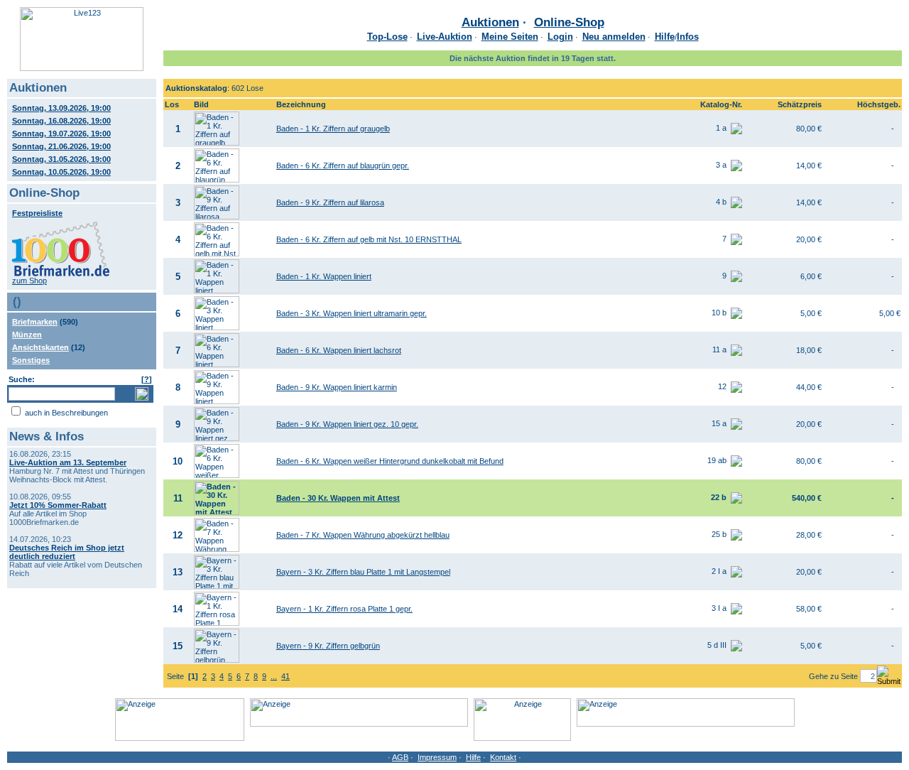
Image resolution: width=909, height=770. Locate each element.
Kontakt (503, 757)
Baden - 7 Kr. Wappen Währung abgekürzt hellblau (363, 535)
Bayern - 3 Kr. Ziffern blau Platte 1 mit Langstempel (363, 572)
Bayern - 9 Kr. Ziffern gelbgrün (328, 645)
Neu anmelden (614, 36)
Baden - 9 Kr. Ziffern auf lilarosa (330, 202)
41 (285, 676)
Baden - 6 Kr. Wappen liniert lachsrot (338, 350)
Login (560, 36)
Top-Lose (387, 36)
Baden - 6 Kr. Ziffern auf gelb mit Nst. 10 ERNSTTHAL (369, 239)
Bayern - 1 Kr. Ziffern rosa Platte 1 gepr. (344, 608)
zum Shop (29, 280)
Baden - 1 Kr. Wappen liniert (323, 276)
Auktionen (490, 22)
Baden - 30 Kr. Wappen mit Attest (338, 498)
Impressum (437, 757)
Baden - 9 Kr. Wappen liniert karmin (336, 387)
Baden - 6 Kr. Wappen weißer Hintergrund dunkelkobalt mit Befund (390, 461)
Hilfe (665, 36)
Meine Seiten (509, 36)
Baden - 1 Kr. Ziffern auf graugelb (333, 128)
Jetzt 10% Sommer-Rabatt (58, 505)
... (274, 676)
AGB (400, 757)
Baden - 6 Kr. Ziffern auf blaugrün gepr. (342, 165)
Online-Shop (569, 22)
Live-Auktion (444, 36)
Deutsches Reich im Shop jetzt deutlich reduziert (66, 551)
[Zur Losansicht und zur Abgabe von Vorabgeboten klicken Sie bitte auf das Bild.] (216, 143)
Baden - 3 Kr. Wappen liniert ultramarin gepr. (351, 313)
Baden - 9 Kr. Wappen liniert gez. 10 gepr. (347, 424)
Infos (688, 36)
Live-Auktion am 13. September (67, 462)
